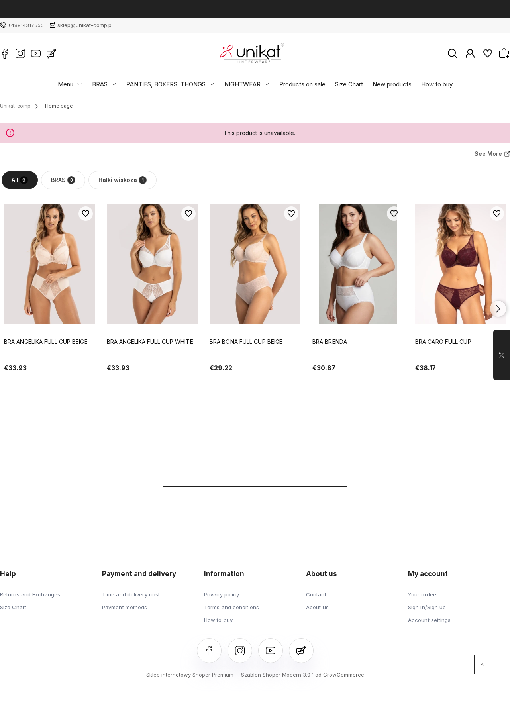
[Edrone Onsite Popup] (255, 355)
